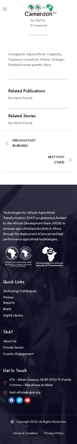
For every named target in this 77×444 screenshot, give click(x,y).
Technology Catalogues (19, 291)
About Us (9, 341)
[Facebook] (11, 400)
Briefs (7, 309)
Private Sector (13, 347)
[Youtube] (27, 400)
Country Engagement (18, 354)
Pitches (8, 297)
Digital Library (13, 315)
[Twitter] (19, 400)
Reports (9, 303)
